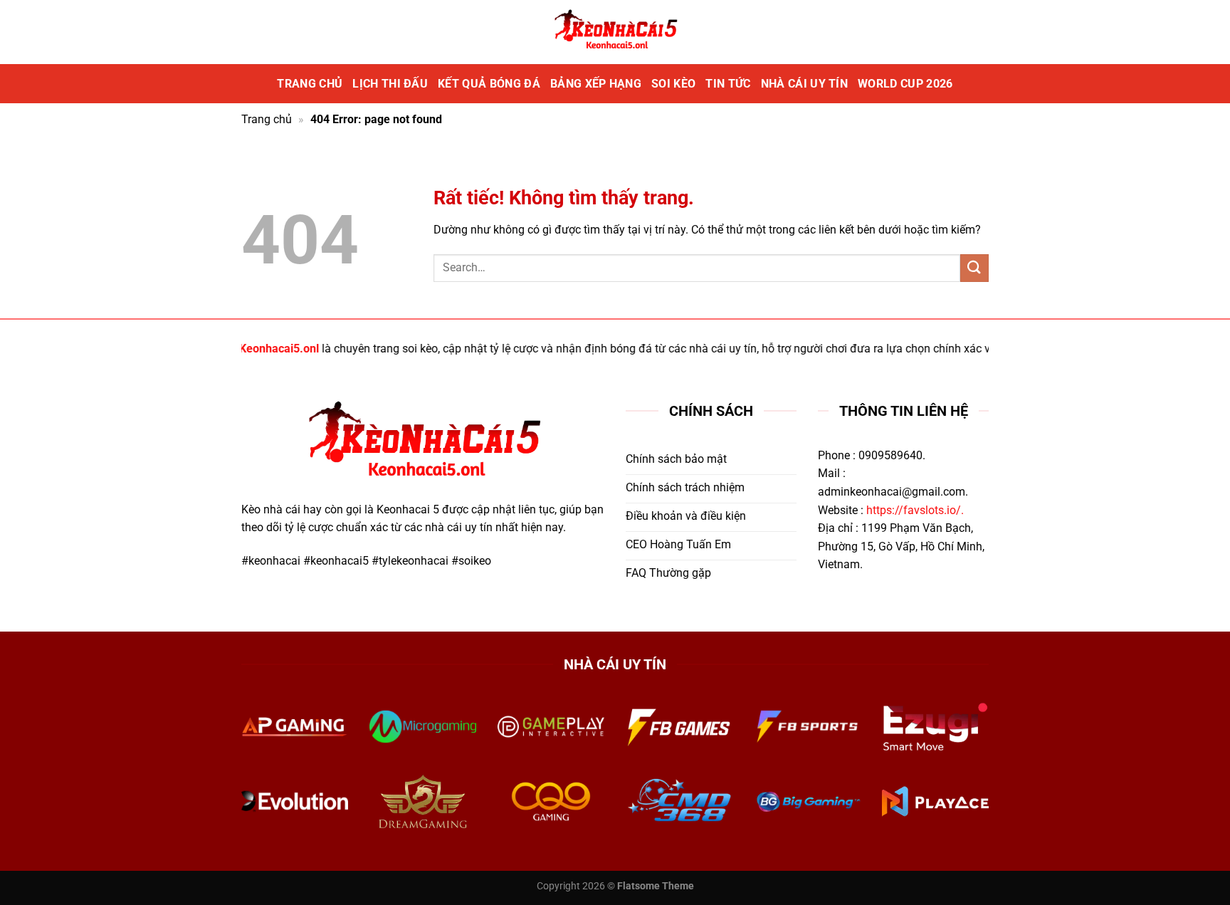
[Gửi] (974, 268)
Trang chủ (309, 83)
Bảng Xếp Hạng (595, 83)
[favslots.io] (615, 32)
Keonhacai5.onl (264, 348)
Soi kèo (673, 83)
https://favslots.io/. (915, 510)
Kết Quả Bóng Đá (489, 83)
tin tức (727, 83)
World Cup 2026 (905, 83)
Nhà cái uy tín (804, 83)
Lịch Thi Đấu (390, 83)
